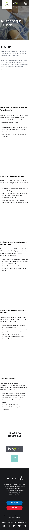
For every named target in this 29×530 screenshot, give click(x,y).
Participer (14, 503)
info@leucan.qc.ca (14, 493)
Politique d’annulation (7, 522)
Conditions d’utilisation (17, 520)
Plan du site (8, 520)
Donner (14, 508)
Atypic (18, 517)
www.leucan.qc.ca (14, 495)
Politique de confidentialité (20, 522)
